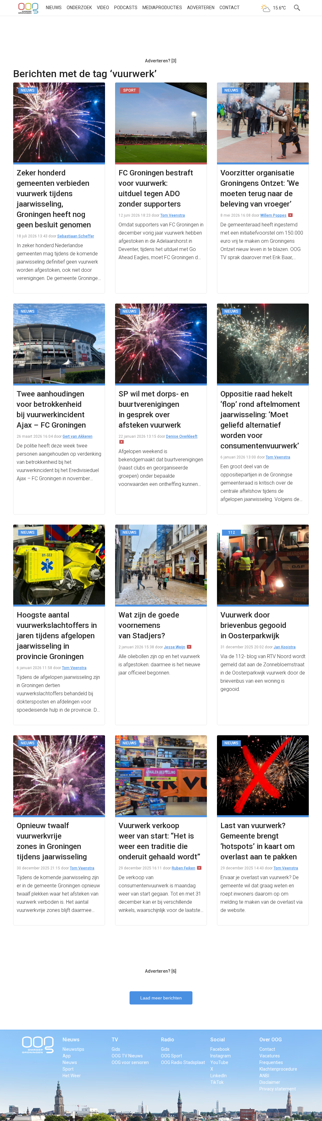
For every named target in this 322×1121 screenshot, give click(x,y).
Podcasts (125, 7)
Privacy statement (277, 1088)
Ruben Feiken (183, 868)
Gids (116, 1049)
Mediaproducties (162, 7)
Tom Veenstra (172, 215)
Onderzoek (79, 7)
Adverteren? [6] (160, 971)
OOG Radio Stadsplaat (183, 1062)
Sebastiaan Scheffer (75, 236)
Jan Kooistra (285, 647)
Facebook (220, 1049)
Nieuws (54, 7)
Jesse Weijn (174, 647)
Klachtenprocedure (278, 1069)
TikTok (217, 1082)
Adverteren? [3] (160, 60)
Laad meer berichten (161, 997)
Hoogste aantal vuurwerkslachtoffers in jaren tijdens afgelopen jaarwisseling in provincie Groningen (57, 636)
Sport (68, 1069)
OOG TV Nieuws (127, 1055)
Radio (167, 1040)
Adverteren (200, 7)
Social (217, 1040)
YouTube (219, 1062)
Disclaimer (269, 1082)
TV (115, 1040)
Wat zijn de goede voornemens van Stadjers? (149, 625)
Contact (229, 7)
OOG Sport (171, 1055)
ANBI (264, 1075)
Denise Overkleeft (181, 436)
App (67, 1055)
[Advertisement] (160, 39)
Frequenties (271, 1062)
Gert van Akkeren (77, 436)
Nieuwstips (73, 1049)
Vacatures (269, 1055)
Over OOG (270, 1040)
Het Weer (72, 1075)
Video (103, 7)
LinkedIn (218, 1075)
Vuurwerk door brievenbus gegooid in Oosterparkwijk (253, 625)
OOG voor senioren (130, 1062)
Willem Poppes (273, 215)
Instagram (220, 1055)
